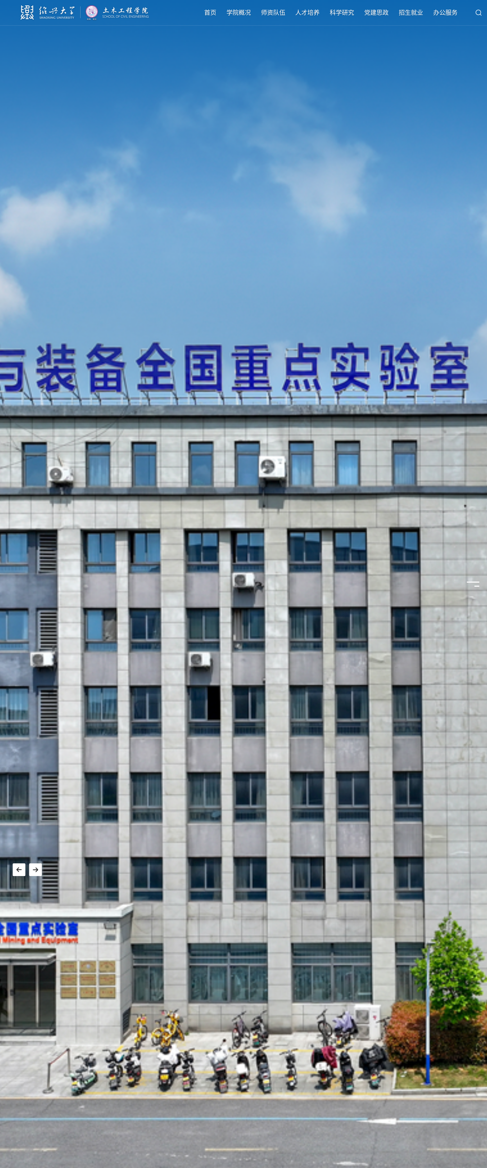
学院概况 (239, 12)
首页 (210, 12)
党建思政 (376, 12)
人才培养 (307, 12)
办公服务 (445, 12)
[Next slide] (35, 869)
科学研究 (342, 12)
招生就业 (411, 12)
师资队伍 (273, 12)
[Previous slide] (19, 869)
